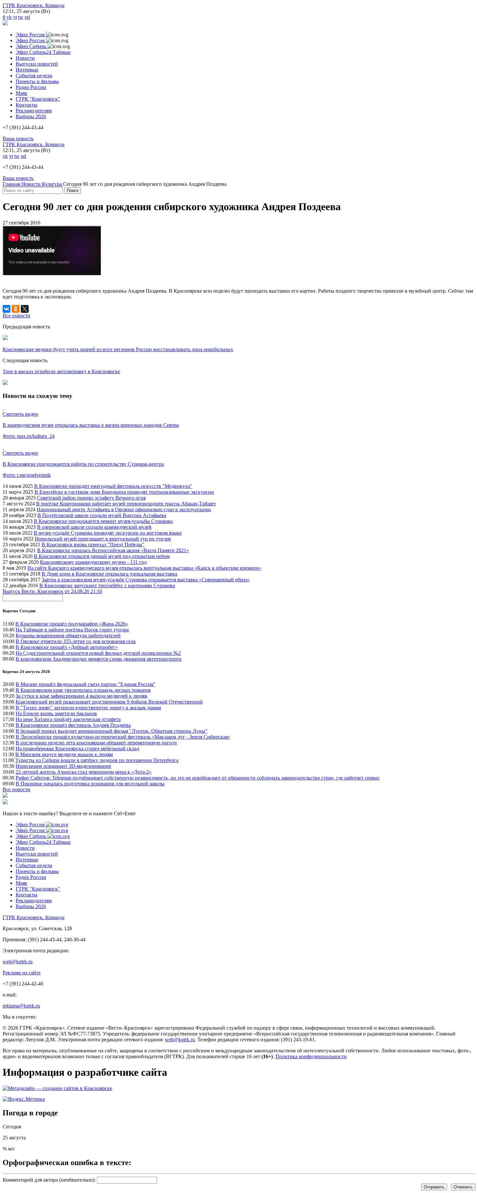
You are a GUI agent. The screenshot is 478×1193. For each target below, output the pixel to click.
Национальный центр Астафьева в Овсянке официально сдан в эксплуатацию (124, 509)
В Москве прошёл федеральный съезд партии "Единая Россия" (85, 684)
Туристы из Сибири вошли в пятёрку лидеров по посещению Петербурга (97, 760)
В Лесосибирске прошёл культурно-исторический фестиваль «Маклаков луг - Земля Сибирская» (123, 737)
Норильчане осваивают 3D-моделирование (63, 766)
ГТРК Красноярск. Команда (33, 5)
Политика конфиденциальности (311, 1056)
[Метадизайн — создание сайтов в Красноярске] (57, 1088)
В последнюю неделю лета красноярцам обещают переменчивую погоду (96, 742)
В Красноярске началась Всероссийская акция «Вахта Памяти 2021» (113, 550)
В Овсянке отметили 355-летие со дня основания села (76, 641)
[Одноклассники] (16, 309)
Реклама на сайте (22, 972)
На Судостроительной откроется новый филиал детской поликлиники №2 (98, 653)
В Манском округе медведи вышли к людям (64, 754)
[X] (25, 309)
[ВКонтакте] (6, 309)
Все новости (16, 789)
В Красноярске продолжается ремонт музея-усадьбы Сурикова (103, 521)
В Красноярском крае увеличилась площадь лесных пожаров (83, 690)
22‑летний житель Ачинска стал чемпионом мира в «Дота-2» (84, 772)
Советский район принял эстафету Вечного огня (91, 498)
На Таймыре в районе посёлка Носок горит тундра (72, 629)
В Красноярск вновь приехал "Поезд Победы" (93, 544)
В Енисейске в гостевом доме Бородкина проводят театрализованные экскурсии (124, 492)
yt (15, 17)
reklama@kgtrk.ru (21, 1006)
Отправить (434, 1187)
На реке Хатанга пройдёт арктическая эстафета (68, 719)
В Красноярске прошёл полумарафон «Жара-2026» (71, 624)
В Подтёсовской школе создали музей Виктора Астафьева (101, 515)
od (27, 17)
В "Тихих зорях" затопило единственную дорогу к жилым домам (88, 707)
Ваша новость (18, 138)
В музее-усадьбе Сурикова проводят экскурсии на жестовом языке (108, 533)
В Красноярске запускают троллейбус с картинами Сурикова (107, 585)
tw (20, 17)
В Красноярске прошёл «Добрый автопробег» (67, 647)
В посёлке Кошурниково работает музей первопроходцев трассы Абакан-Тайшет (126, 503)
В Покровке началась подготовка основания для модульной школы (90, 783)
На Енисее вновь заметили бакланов (56, 713)
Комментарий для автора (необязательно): (49, 1180)
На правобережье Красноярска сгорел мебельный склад (77, 748)
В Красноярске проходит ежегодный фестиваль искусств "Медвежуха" (113, 486)
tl (4, 17)
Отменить (463, 1187)
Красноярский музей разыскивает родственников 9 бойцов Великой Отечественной (109, 701)
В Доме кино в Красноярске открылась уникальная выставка (109, 574)
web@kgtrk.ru (18, 961)
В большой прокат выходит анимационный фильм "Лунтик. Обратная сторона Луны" (111, 731)
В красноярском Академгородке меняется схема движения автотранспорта (98, 659)
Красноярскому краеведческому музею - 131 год (93, 562)
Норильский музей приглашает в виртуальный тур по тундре (103, 538)
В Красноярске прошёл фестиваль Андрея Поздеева (73, 725)
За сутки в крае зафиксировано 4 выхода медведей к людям (81, 696)
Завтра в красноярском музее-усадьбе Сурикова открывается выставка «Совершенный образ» (146, 579)
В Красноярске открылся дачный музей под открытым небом (102, 556)
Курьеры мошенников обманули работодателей (68, 635)
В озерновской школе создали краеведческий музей (94, 527)
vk (9, 17)
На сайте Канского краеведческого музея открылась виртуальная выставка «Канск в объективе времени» (144, 568)
